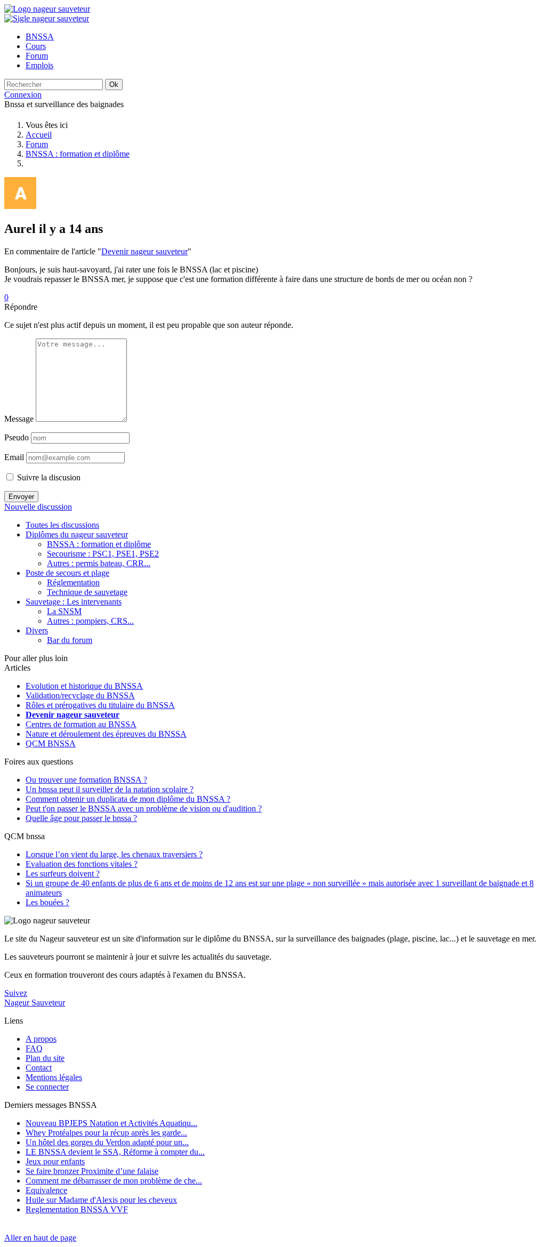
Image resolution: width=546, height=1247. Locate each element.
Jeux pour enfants (55, 1161)
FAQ (34, 1048)
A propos (41, 1038)
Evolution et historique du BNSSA (84, 685)
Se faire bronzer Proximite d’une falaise (92, 1171)
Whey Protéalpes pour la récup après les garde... (106, 1132)
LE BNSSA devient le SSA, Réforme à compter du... (115, 1151)
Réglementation (73, 582)
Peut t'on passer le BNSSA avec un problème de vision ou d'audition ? (144, 808)
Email (14, 457)
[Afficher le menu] (46, 18)
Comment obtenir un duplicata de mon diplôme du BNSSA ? (128, 798)
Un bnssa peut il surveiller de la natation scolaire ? (110, 789)
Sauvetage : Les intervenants (74, 601)
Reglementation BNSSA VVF (77, 1209)
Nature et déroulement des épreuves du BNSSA (106, 733)
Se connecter (47, 1086)
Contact (39, 1067)
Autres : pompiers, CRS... (90, 620)
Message (19, 418)
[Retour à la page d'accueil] (47, 8)
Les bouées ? (47, 902)
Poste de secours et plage (67, 572)
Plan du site (45, 1058)
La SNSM (64, 611)
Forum (37, 144)
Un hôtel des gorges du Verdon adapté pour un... (107, 1142)
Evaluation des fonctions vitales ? (82, 863)
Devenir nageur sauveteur (144, 251)
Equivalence (46, 1190)
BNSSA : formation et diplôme (78, 153)
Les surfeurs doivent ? (63, 873)
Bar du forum (69, 640)
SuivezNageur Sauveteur (34, 997)
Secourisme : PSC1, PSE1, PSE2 (103, 553)
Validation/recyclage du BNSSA (80, 695)
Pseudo (16, 437)
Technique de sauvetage (87, 592)
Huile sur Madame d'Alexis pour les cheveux (101, 1199)
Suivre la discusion (48, 477)
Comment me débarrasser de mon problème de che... (114, 1180)
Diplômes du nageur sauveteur (77, 534)
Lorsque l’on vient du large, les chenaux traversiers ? (114, 854)
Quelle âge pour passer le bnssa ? (81, 818)
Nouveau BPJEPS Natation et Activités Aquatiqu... (111, 1123)
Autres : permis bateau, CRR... (98, 563)
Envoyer (21, 497)
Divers (37, 630)
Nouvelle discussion (38, 506)
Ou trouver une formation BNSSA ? (86, 779)
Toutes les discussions (62, 524)
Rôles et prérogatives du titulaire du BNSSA (100, 705)
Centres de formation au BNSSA (81, 724)
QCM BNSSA (51, 743)
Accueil (39, 134)
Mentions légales (54, 1077)
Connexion (23, 94)
